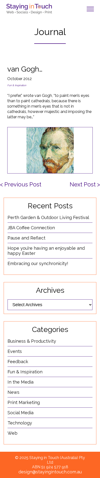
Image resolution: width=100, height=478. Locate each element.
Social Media (20, 412)
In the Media (20, 382)
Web (12, 433)
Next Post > (85, 184)
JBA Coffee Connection (31, 227)
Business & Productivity (32, 341)
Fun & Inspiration (16, 85)
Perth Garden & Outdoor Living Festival (48, 217)
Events (15, 351)
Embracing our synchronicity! (38, 263)
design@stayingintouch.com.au (50, 471)
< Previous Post (20, 184)
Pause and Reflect (26, 237)
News (13, 392)
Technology (20, 422)
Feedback (18, 361)
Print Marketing (24, 402)
